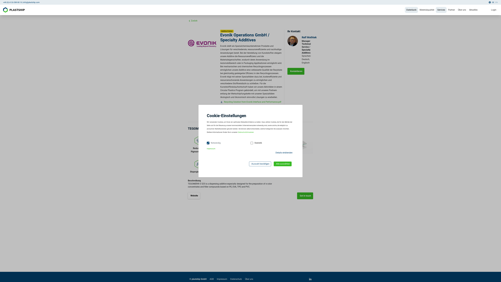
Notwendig (216, 143)
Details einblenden (284, 152)
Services (441, 10)
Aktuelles (473, 10)
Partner (451, 10)
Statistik (258, 143)
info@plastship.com (31, 2)
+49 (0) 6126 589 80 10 (12, 2)
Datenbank (411, 10)
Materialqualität (427, 10)
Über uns (462, 10)
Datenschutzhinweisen (246, 132)
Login (493, 10)
